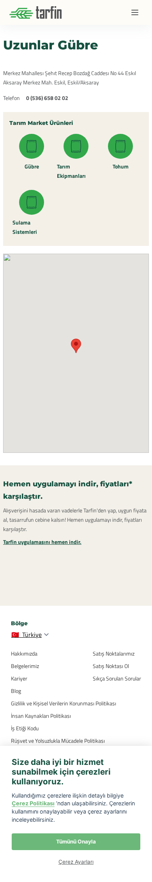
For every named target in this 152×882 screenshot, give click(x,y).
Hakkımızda (24, 653)
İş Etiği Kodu (25, 728)
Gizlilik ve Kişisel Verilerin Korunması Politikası (63, 703)
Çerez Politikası (33, 803)
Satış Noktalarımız (113, 653)
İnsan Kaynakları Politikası (41, 716)
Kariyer (19, 678)
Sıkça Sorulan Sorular (117, 678)
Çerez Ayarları (76, 862)
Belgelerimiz (25, 666)
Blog (16, 691)
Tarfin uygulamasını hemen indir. (42, 542)
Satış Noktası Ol (111, 666)
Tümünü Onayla (76, 841)
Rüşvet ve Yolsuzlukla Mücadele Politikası (58, 740)
